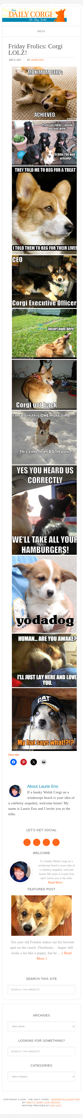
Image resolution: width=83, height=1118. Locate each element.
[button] (41, 31)
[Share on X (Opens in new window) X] (33, 762)
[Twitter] (46, 842)
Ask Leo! (55, 1105)
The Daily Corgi (34, 15)
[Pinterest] (36, 842)
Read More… (56, 882)
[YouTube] (56, 842)
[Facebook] (27, 842)
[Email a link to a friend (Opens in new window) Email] (43, 762)
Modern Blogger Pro (66, 1099)
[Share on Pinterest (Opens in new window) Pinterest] (23, 762)
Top (78, 1112)
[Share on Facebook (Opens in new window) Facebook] (13, 762)
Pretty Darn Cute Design (43, 1102)
